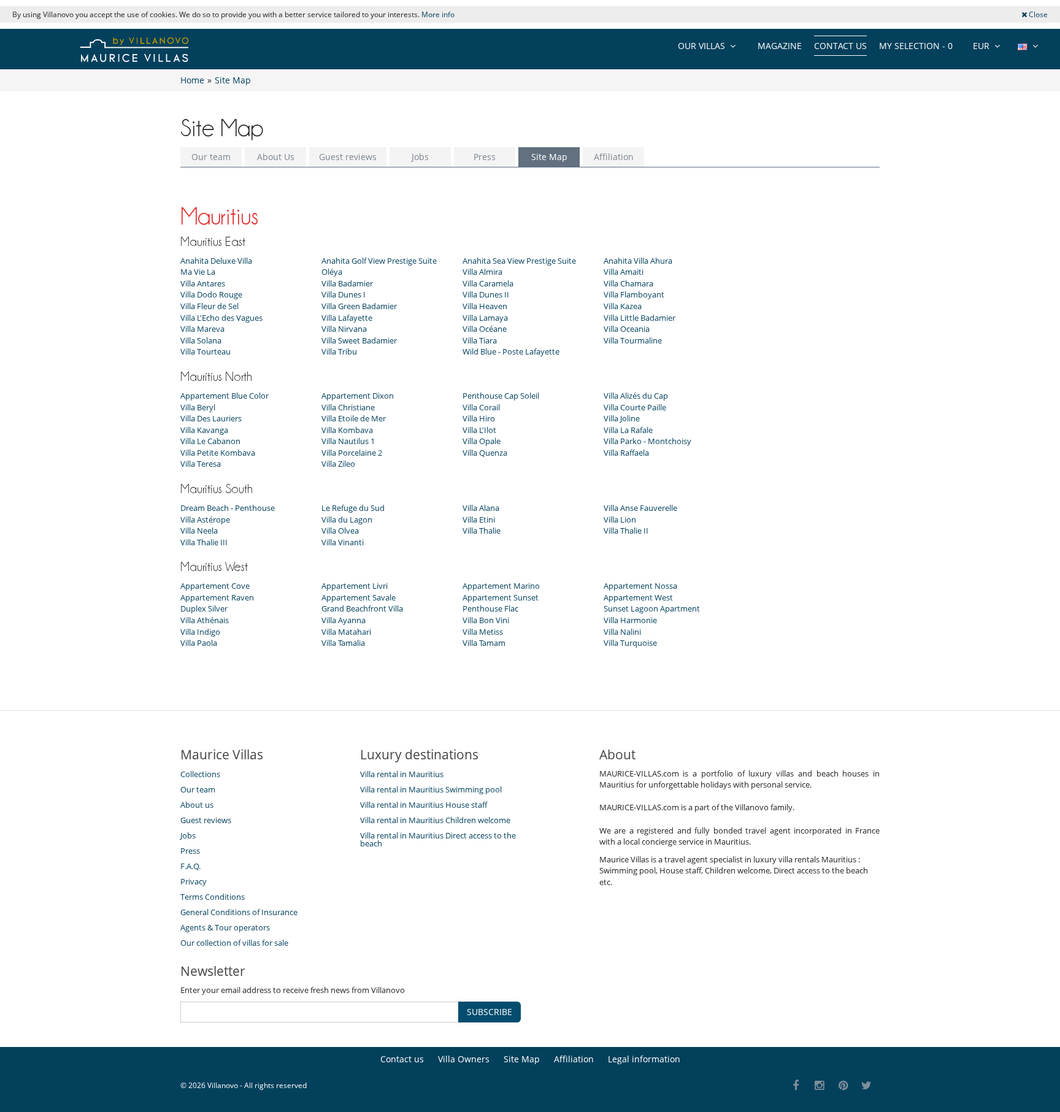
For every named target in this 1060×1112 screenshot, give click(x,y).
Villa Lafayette (346, 317)
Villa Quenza (485, 452)
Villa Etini (479, 519)
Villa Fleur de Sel (209, 306)
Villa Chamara (628, 283)
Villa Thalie (482, 530)
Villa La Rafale (628, 429)
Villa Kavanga (204, 429)
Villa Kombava (347, 429)
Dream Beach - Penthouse (227, 507)
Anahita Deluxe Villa (216, 260)
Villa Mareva (202, 328)
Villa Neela (199, 530)
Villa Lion (620, 519)
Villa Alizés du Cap (636, 395)
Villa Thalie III (204, 542)
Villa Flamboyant (634, 294)
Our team (211, 157)
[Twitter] (867, 1086)
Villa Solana (200, 340)
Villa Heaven (485, 306)
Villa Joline (622, 418)
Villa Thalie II (626, 530)
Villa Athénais (204, 620)
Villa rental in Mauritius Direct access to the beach (438, 839)
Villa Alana (481, 507)
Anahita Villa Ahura (638, 260)
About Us (275, 157)
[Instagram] (820, 1086)
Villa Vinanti (342, 542)
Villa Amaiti (623, 271)
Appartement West (638, 597)
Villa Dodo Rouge (211, 294)
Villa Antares (202, 283)
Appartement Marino (501, 585)
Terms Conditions (212, 896)
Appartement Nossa (640, 585)
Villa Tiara (480, 340)
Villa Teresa (200, 463)
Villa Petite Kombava (217, 452)
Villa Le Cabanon (210, 441)
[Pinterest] (843, 1086)
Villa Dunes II (486, 294)
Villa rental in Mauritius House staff (423, 804)
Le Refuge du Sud (353, 507)
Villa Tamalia (343, 642)
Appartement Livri (354, 585)
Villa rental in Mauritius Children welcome (435, 820)
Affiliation (614, 157)
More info (438, 14)
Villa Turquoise (630, 642)
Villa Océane (485, 328)
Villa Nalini (622, 631)
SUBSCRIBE (489, 1012)
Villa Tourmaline (633, 340)
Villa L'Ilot (479, 429)
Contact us (840, 46)
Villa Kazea (623, 306)
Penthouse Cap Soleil (501, 395)
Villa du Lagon (346, 519)
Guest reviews (348, 157)
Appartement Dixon (357, 395)
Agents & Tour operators (225, 927)
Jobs (420, 157)
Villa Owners (464, 1059)
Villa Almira (482, 271)
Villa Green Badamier (359, 306)
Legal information (644, 1059)
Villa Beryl (197, 407)
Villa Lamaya (485, 317)
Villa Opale (482, 441)
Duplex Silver (204, 608)
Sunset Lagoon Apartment (652, 608)
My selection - (916, 46)
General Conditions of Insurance (239, 912)
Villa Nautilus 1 (348, 441)
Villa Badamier (347, 283)
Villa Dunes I (343, 294)
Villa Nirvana (344, 328)
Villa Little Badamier (639, 317)
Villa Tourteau (205, 351)
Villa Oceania (627, 328)
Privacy (193, 881)
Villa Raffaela (626, 452)
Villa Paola (198, 642)
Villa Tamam (484, 642)
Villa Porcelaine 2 (351, 452)
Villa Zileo (338, 463)
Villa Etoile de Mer (353, 418)
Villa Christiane (348, 407)
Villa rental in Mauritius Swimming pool (431, 789)
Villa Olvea (340, 530)
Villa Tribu (339, 351)
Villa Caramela (488, 283)
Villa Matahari (346, 631)
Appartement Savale (358, 597)
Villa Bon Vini (486, 620)
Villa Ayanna (343, 620)
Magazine (780, 46)
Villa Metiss (483, 631)
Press (485, 157)
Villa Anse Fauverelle (640, 507)
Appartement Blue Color (224, 395)
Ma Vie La (197, 271)
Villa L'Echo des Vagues (221, 317)
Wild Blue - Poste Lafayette (511, 351)
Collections (200, 774)
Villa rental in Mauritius (402, 774)
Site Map (549, 157)
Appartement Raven (217, 597)
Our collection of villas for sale (234, 942)
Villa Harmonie (630, 620)
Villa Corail (481, 407)
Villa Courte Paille (635, 407)
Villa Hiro (479, 418)
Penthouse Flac (490, 608)
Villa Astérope (205, 519)
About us (196, 804)
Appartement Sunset (501, 597)
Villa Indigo (200, 631)
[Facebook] (796, 1086)
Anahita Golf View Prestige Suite (379, 260)
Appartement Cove (215, 585)
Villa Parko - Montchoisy (647, 441)
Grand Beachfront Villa (362, 608)
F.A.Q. (190, 866)
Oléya (331, 271)
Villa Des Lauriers (211, 418)
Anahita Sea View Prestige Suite (519, 260)
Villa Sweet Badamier (359, 340)
